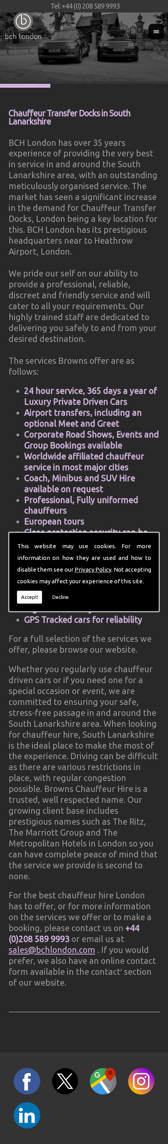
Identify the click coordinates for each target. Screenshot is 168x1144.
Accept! (29, 597)
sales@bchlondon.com (52, 950)
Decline (60, 597)
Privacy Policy (93, 569)
